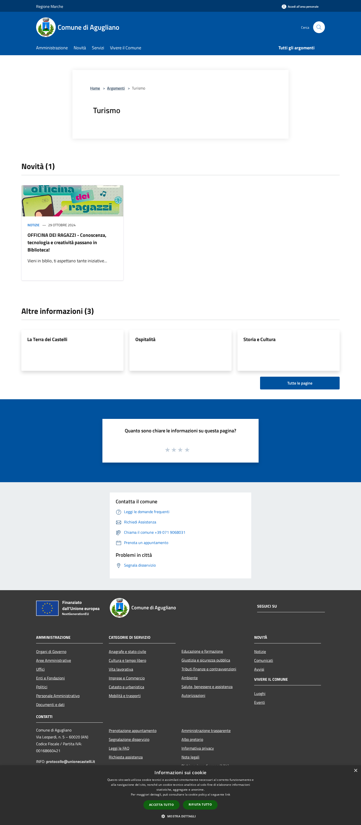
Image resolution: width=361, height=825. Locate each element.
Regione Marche (49, 6)
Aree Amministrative (53, 660)
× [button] (355, 770)
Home (95, 88)
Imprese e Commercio (127, 678)
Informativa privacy (197, 748)
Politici (41, 687)
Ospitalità (145, 339)
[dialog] (180, 795)
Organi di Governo (51, 651)
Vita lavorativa (121, 669)
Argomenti (116, 88)
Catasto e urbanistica (126, 687)
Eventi (259, 702)
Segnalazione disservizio (129, 739)
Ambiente (189, 678)
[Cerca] (319, 27)
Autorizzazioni (193, 695)
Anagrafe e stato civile (127, 651)
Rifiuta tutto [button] (200, 804)
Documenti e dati (50, 704)
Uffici (40, 669)
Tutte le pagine (299, 383)
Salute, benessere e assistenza (207, 687)
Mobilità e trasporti (125, 696)
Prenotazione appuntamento (132, 730)
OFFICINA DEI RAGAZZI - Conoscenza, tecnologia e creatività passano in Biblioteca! (67, 242)
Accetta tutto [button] (161, 805)
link (227, 794)
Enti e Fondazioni (50, 678)
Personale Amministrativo (58, 696)
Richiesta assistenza (126, 757)
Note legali (190, 757)
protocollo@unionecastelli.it (70, 761)
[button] (180, 816)
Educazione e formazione (202, 651)
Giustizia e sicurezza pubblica (205, 660)
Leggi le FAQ (119, 748)
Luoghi (259, 693)
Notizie (34, 224)
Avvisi (259, 669)
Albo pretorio (192, 739)
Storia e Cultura (259, 339)
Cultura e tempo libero (127, 660)
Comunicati (263, 660)
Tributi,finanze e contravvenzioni (208, 669)
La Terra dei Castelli (47, 339)
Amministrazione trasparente (206, 730)
